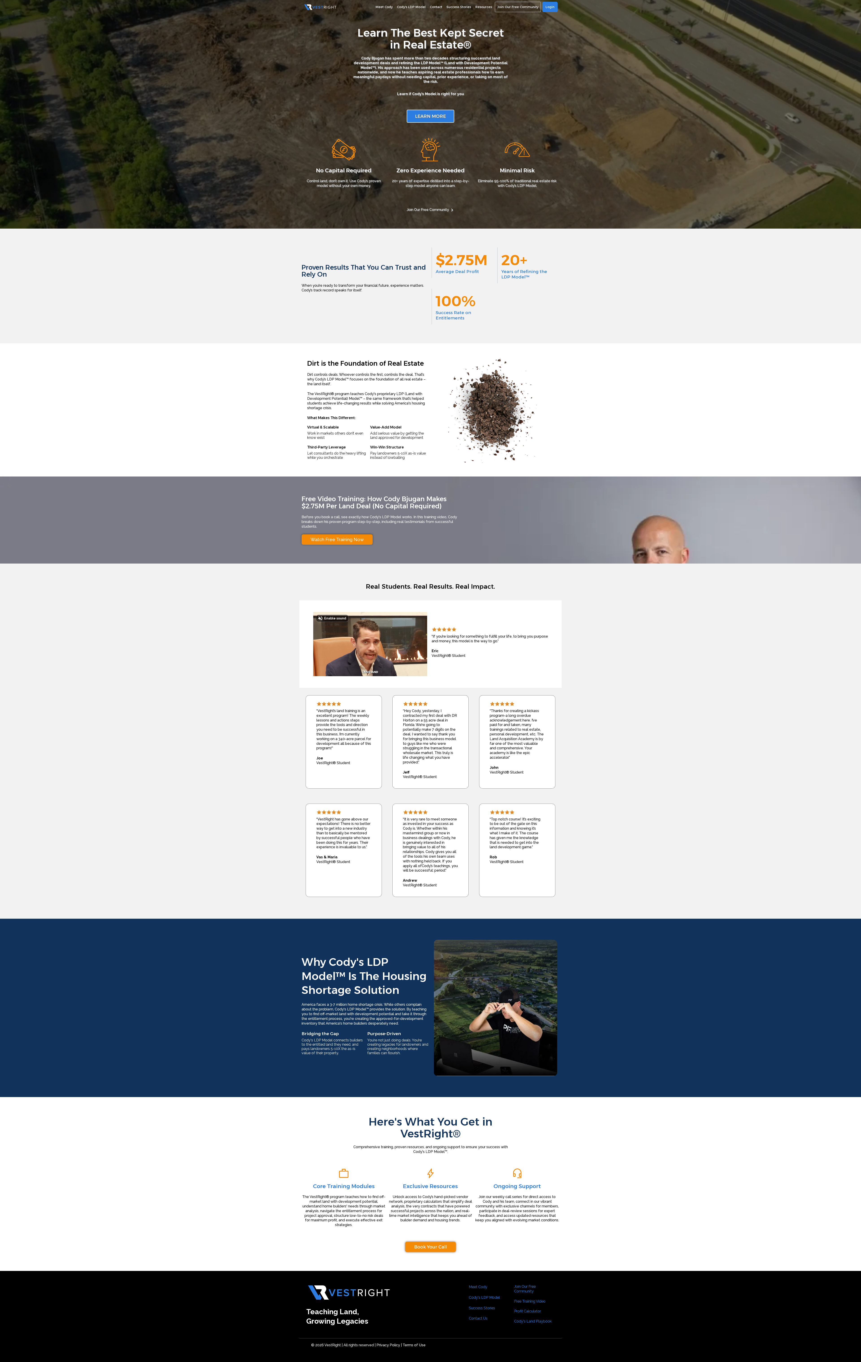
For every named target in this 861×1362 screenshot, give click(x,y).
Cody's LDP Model (484, 1297)
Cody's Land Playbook (533, 1321)
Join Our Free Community (428, 210)
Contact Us (478, 1318)
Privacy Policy (388, 1345)
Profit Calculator (527, 1311)
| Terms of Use (413, 1345)
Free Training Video (530, 1301)
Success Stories (482, 1308)
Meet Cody (478, 1287)
